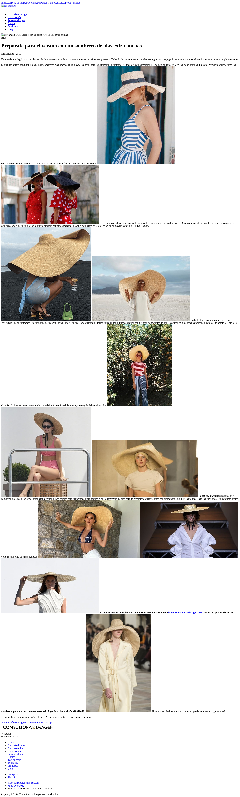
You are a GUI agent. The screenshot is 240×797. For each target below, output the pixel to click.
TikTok (11, 777)
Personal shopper (49, 2)
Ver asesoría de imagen (13, 722)
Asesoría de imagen (17, 2)
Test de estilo (14, 759)
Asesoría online (16, 748)
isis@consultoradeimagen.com (23, 782)
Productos (70, 2)
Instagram (13, 774)
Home (11, 742)
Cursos (61, 2)
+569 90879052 (16, 785)
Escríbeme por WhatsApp (38, 722)
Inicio (4, 2)
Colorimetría (33, 2)
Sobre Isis (13, 762)
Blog (77, 2)
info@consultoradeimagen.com (185, 612)
